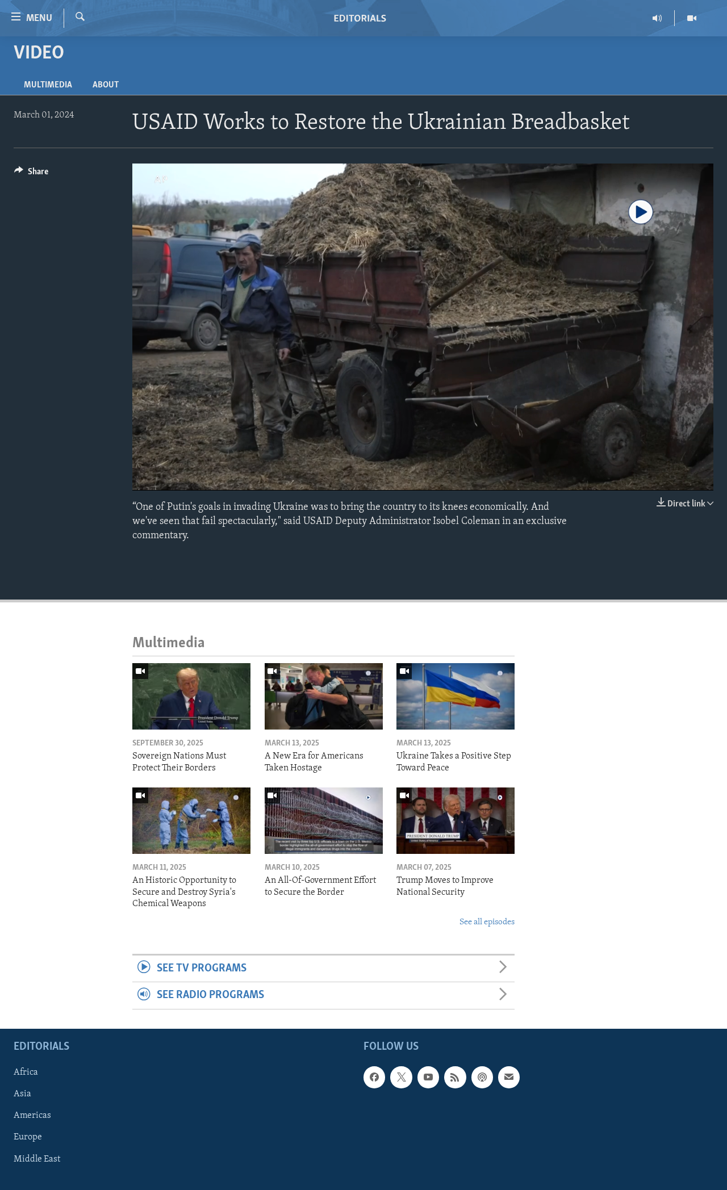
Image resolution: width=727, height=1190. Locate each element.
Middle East (37, 1158)
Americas (32, 1115)
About (106, 85)
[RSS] (455, 1077)
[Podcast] (482, 1077)
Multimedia (48, 85)
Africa (26, 1072)
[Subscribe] (509, 1077)
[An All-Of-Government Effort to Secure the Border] (324, 820)
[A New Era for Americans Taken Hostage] (324, 696)
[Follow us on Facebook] (374, 1077)
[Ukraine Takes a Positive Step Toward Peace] (455, 696)
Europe (28, 1137)
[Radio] (657, 18)
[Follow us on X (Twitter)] (401, 1077)
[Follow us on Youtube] (428, 1077)
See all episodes (487, 922)
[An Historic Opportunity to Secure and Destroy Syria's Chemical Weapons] (191, 820)
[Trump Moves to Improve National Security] (455, 820)
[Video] (692, 18)
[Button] (31, 174)
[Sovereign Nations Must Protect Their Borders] (191, 696)
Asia (22, 1094)
